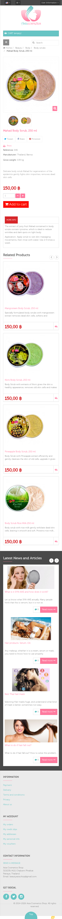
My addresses (9, 834)
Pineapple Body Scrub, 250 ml (20, 451)
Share (22, 139)
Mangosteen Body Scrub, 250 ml (21, 308)
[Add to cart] (56, 326)
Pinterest (35, 139)
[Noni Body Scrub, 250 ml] (31, 355)
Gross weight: (10, 160)
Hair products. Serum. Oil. (18, 643)
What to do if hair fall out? (18, 745)
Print (9, 146)
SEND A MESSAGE (11, 863)
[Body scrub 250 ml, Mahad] (13, 120)
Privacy (6, 799)
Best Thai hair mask (15, 694)
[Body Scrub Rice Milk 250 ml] (31, 498)
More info (11, 220)
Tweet (9, 139)
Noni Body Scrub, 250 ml (17, 380)
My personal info (11, 839)
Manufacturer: (10, 155)
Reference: (8, 150)
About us (7, 804)
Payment (7, 785)
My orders (8, 824)
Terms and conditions (14, 795)
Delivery (7, 790)
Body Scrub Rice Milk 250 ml (19, 523)
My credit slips (10, 829)
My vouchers (9, 844)
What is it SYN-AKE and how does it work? (26, 592)
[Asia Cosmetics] (31, 15)
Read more (47, 609)
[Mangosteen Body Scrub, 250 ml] (31, 283)
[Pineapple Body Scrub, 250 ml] (31, 426)
